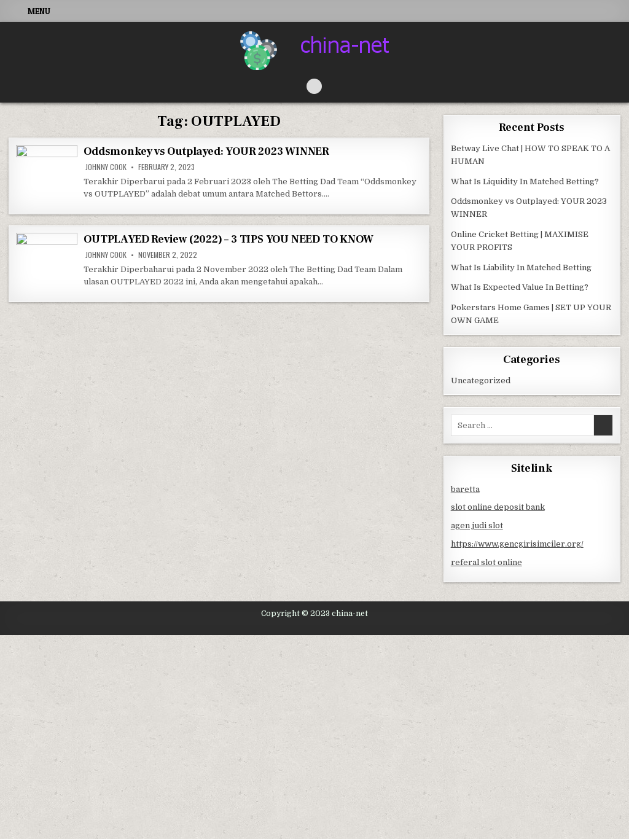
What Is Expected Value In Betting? (519, 287)
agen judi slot (477, 525)
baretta (465, 489)
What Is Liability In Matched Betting (521, 267)
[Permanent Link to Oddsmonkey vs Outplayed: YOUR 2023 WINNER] (46, 175)
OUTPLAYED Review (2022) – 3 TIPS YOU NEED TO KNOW (228, 239)
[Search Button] (314, 86)
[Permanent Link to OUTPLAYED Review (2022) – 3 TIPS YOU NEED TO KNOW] (46, 263)
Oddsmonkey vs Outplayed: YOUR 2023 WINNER (206, 151)
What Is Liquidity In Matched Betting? (525, 181)
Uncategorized (480, 380)
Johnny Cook (106, 167)
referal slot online (486, 562)
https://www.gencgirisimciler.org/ (517, 543)
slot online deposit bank (498, 507)
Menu (39, 11)
